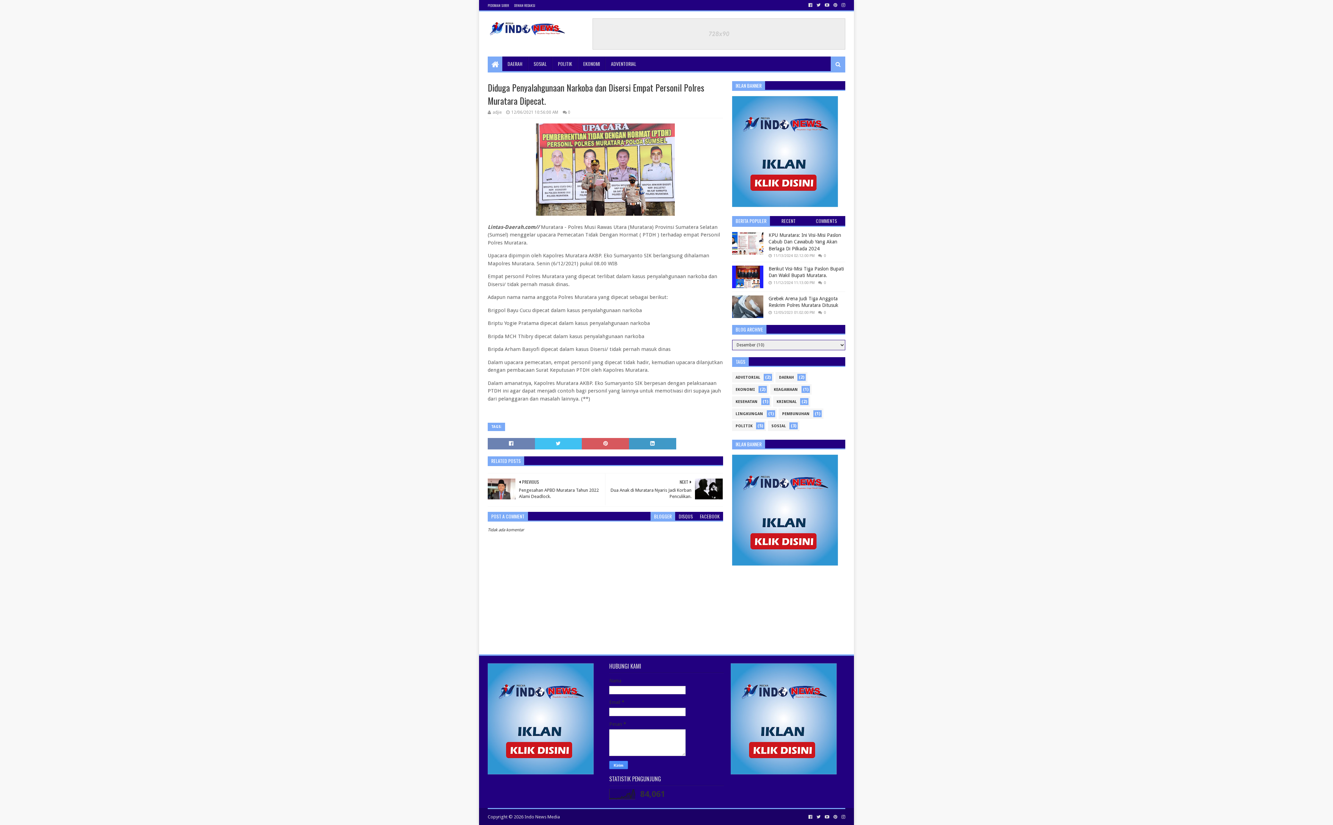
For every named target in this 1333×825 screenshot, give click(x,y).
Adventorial (623, 63)
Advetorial (748, 377)
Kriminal (787, 401)
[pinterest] (835, 5)
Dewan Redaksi (524, 5)
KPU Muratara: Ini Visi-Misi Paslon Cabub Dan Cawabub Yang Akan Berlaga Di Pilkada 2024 (805, 241)
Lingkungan (749, 414)
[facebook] (810, 5)
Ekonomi (591, 63)
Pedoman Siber (498, 5)
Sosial (540, 63)
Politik (565, 63)
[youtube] (827, 5)
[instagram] (842, 5)
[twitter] (818, 5)
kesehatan (746, 401)
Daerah (515, 63)
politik (744, 426)
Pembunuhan (796, 414)
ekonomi (745, 389)
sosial (778, 426)
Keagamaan (786, 389)
